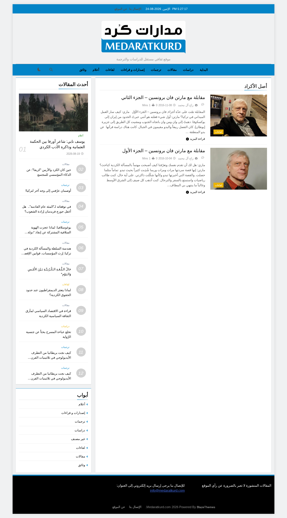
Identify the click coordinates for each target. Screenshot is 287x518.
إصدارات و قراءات (133, 69)
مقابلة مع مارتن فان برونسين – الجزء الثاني (163, 97)
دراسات (188, 69)
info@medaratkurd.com (167, 490)
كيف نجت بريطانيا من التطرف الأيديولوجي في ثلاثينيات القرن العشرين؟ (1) (51, 378)
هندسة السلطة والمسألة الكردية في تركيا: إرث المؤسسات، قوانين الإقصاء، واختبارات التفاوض (46, 253)
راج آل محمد (186, 105)
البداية (204, 69)
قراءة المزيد (197, 138)
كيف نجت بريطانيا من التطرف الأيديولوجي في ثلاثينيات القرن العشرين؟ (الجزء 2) (51, 357)
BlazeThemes (206, 507)
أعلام (96, 69)
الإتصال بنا (135, 9)
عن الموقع (121, 9)
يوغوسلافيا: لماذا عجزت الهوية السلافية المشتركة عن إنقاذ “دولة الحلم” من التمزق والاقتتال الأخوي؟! (47, 232)
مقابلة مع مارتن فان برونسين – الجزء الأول (163, 150)
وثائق (82, 69)
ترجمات (156, 69)
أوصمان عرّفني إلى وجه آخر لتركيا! (48, 190)
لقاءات (110, 69)
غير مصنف (78, 439)
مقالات (172, 69)
